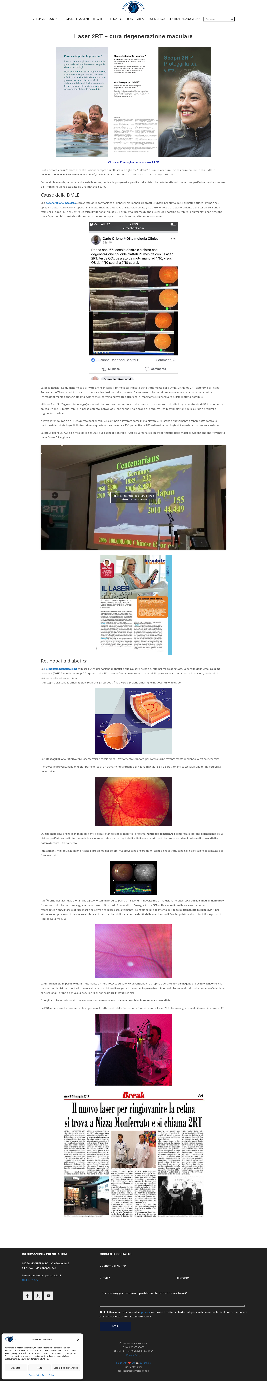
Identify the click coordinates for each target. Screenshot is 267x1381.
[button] (78, 1339)
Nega (39, 1367)
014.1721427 (30, 1280)
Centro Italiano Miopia (184, 19)
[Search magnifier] (232, 19)
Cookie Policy (35, 1375)
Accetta (15, 1367)
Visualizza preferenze (66, 1367)
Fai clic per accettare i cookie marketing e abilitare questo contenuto (133, 497)
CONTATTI (55, 19)
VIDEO (140, 19)
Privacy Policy (48, 1375)
